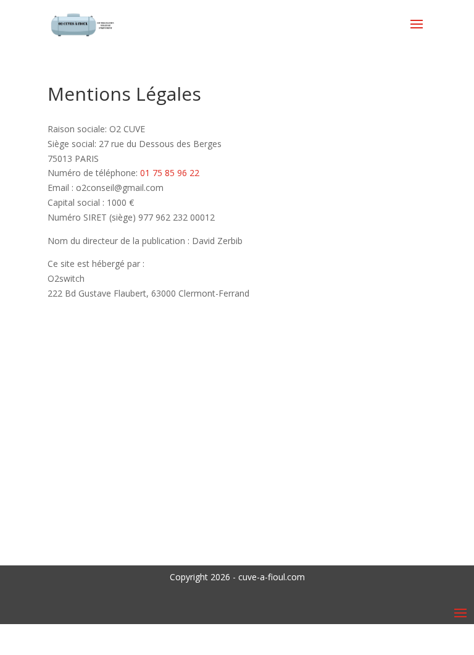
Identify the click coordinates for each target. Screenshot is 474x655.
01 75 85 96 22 (169, 173)
